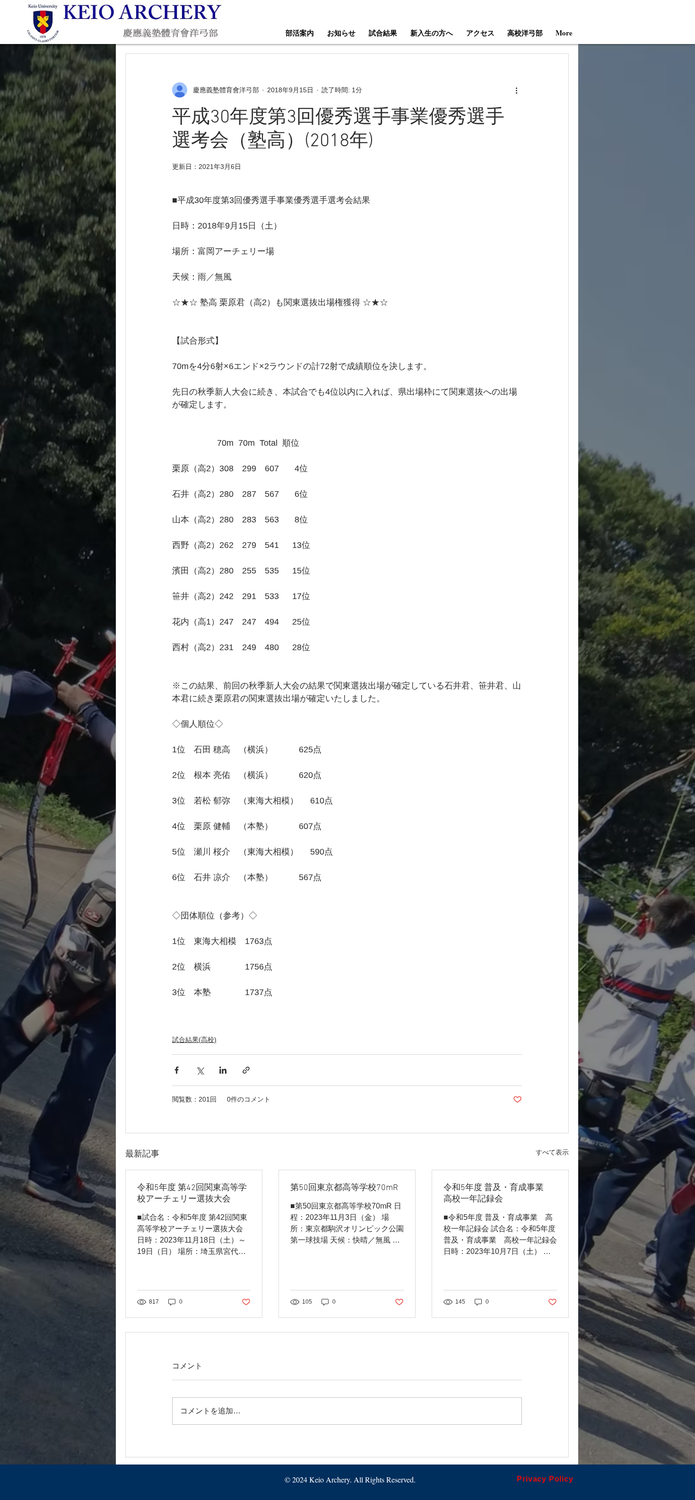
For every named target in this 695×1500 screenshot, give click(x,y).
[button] (300, 32)
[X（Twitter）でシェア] (199, 1070)
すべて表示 (552, 1152)
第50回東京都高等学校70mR (344, 1188)
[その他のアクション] (516, 90)
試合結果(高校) (194, 1039)
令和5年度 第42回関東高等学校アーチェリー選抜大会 (192, 1193)
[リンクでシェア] (246, 1070)
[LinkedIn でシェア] (222, 1070)
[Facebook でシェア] (176, 1070)
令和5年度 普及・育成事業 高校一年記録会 (497, 1193)
